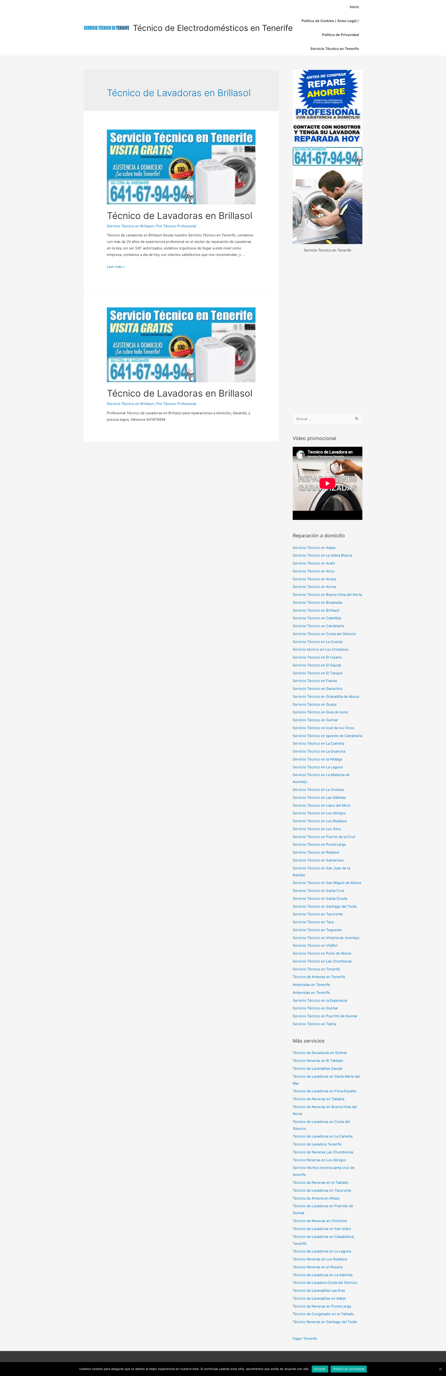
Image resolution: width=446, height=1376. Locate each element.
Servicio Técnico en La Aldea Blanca (322, 555)
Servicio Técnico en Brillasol (130, 226)
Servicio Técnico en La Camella (318, 743)
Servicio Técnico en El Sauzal (317, 665)
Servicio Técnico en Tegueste (317, 930)
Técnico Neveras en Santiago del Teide (325, 1322)
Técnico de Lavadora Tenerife (317, 1144)
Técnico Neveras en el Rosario (318, 1267)
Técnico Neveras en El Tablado (318, 1060)
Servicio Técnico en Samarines (318, 860)
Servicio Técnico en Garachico (318, 688)
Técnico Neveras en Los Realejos (320, 1259)
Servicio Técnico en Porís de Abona (322, 953)
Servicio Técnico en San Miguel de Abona (327, 882)
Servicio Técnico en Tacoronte (318, 914)
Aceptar (320, 1369)
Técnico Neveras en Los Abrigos (319, 1160)
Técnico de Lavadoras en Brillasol (179, 215)
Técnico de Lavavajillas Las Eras (319, 1290)
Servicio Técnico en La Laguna (318, 767)
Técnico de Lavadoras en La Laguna (322, 1251)
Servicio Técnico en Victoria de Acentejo (326, 938)
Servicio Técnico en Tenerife (334, 48)
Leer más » (116, 266)
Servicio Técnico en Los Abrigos (319, 813)
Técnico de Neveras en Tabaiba (318, 1099)
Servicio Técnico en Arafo (314, 563)
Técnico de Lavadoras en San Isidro (322, 1228)
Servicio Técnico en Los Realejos (320, 821)
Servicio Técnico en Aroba (314, 579)
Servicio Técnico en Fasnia (315, 680)
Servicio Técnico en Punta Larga (319, 844)
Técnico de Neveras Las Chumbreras (323, 1152)
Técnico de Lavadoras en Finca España (324, 1091)
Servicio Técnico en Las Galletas (319, 797)
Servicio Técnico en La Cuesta (317, 641)
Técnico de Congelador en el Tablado (323, 1314)
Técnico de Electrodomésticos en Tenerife (213, 28)
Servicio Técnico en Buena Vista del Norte (327, 594)
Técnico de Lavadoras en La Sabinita (322, 1275)
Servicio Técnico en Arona (314, 586)
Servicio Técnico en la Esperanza (320, 1000)
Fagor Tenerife (305, 1338)
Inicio (354, 7)
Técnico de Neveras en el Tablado (320, 1182)
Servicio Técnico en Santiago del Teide (325, 906)
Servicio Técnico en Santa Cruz (318, 890)
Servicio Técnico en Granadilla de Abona (326, 696)
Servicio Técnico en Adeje (314, 547)
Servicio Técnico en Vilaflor (315, 945)
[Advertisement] (327, 333)
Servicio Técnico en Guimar (315, 720)
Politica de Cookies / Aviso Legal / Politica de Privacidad (330, 28)
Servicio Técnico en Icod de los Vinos (323, 728)
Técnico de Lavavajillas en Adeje (319, 1298)
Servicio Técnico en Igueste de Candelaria (327, 736)
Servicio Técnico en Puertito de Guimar (325, 1016)
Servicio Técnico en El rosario (317, 657)
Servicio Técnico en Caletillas (317, 618)
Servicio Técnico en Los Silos (317, 829)
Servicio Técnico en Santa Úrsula (320, 898)
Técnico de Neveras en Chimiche (320, 1221)
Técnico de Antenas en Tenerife (319, 977)
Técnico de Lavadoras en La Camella (322, 1136)
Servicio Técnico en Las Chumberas (322, 961)
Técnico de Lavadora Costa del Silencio (325, 1282)
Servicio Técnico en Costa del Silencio (324, 634)
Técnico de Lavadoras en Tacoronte (322, 1190)
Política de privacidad (349, 1369)
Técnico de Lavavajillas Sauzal (317, 1068)
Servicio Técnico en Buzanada (317, 602)
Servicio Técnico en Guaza (314, 704)
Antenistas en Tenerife (311, 984)
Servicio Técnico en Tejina (314, 1024)
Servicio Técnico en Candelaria (318, 626)
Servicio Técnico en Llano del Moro (322, 805)
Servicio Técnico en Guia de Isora (320, 712)
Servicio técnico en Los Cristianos (321, 649)
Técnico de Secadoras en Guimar (320, 1052)
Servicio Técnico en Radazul (316, 852)
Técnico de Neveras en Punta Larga (322, 1306)
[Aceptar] (440, 1369)
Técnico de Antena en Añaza (316, 1198)
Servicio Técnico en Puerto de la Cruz (324, 837)
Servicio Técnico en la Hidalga (317, 759)
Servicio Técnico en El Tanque (317, 673)
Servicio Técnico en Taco (313, 922)
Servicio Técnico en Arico (314, 571)
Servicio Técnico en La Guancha (319, 751)
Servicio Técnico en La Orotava (318, 789)
